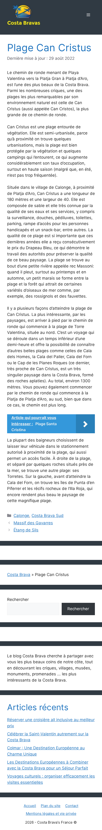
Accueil (30, 805)
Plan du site (50, 805)
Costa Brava (18, 574)
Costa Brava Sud (48, 515)
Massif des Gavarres (33, 523)
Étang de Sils (26, 530)
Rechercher (18, 599)
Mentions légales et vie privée (51, 813)
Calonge (21, 515)
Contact (71, 805)
